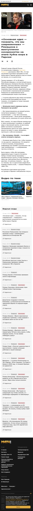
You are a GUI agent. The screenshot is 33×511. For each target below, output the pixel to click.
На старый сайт (25, 1)
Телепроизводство (23, 450)
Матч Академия (5, 472)
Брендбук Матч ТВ (6, 454)
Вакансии (20, 452)
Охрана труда (5, 457)
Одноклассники (5, 489)
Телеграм (12, 486)
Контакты (4, 452)
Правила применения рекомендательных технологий (7, 466)
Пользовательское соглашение (7, 493)
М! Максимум (5, 481)
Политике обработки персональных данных (17, 499)
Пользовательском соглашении (14, 500)
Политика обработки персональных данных (7, 461)
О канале (3, 450)
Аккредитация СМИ (23, 454)
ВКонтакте (4, 486)
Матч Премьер (5, 479)
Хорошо (18, 507)
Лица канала (4, 469)
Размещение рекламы (21, 457)
